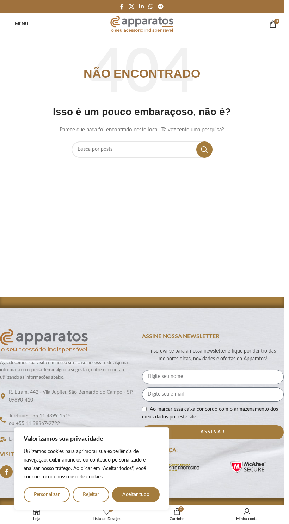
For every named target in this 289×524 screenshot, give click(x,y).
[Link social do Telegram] (161, 6)
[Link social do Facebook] (122, 6)
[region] (91, 468)
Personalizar (47, 494)
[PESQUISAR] (204, 149)
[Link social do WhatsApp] (151, 6)
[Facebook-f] (6, 471)
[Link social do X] (131, 6)
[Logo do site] (141, 24)
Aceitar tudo (135, 494)
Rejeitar (91, 494)
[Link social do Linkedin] (141, 6)
